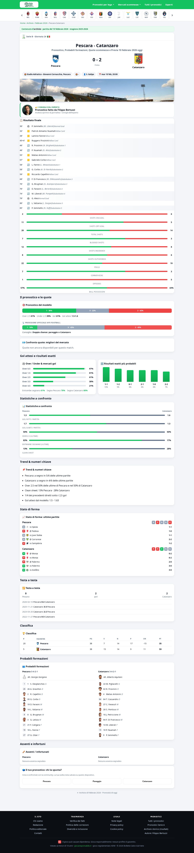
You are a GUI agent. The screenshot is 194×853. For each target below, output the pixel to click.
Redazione (38, 825)
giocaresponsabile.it (82, 845)
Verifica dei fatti (77, 821)
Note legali (116, 821)
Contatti (38, 833)
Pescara (47, 781)
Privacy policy (116, 825)
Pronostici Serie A (156, 825)
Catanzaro (147, 781)
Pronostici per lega (102, 4)
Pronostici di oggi (109, 792)
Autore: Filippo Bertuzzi (156, 833)
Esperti (169, 4)
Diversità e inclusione (77, 829)
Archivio (30, 23)
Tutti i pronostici (153, 4)
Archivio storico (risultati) (156, 829)
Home (22, 23)
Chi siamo (38, 821)
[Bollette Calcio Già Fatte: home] (29, 4)
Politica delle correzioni (77, 825)
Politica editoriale (38, 829)
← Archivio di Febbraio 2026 (89, 792)
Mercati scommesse (128, 4)
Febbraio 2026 (41, 23)
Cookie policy (116, 829)
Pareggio (97, 781)
